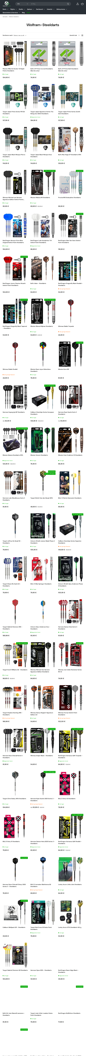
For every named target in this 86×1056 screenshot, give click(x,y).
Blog (23, 12)
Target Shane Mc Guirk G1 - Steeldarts (12, 585)
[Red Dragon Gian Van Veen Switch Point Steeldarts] (70, 225)
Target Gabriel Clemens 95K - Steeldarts (12, 628)
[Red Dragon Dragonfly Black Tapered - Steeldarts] (15, 311)
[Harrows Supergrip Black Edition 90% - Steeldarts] (15, 1041)
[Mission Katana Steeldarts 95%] (15, 440)
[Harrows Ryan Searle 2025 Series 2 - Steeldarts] (43, 783)
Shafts (21, 9)
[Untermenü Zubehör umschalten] (54, 9)
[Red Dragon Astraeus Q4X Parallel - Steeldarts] (70, 826)
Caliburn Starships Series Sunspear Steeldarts (42, 413)
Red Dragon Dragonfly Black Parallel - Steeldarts (70, 284)
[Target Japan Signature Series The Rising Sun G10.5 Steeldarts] (43, 96)
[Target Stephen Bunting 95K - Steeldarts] (15, 697)
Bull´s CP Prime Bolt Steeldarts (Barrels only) (68, 70)
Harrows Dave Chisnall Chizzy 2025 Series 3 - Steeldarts (14, 885)
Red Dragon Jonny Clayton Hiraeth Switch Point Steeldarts (14, 284)
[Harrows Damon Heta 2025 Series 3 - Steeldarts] (43, 826)
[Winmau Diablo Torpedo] (70, 311)
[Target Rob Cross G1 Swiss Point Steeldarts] (43, 912)
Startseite (5, 16)
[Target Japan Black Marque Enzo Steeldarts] (43, 139)
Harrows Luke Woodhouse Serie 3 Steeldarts (14, 499)
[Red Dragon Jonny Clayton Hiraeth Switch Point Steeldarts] (15, 268)
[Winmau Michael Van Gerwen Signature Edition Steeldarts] (43, 654)
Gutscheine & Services (10, 12)
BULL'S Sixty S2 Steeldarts (66, 798)
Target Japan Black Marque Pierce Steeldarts (14, 156)
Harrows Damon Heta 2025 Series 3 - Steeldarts (42, 842)
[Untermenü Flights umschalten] (16, 9)
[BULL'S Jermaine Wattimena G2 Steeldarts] (43, 869)
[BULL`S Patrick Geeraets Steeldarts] (70, 482)
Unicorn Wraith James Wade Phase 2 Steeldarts (42, 542)
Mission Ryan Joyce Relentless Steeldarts (40, 370)
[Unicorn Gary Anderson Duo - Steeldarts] (43, 611)
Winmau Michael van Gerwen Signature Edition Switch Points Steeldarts (13, 199)
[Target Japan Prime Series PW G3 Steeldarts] (15, 96)
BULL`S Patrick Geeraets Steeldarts (69, 498)
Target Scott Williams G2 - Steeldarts (15, 670)
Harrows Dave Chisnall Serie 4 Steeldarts (12, 757)
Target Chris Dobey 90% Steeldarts (14, 798)
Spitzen (29, 9)
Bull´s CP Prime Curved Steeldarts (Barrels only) (41, 70)
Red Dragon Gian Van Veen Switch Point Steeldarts (69, 241)
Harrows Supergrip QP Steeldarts (14, 412)
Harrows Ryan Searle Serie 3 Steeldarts (67, 413)
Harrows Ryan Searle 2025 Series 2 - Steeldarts (42, 799)
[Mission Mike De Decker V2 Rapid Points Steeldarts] (15, 53)
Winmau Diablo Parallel (10, 369)
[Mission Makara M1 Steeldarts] (43, 182)
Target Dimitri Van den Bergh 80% (41, 498)
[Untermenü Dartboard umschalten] (44, 9)
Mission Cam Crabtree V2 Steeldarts (70, 455)
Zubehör (49, 9)
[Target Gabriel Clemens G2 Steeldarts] (15, 955)
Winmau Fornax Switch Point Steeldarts (67, 714)
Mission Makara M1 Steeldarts (40, 197)
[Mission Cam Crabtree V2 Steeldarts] (70, 440)
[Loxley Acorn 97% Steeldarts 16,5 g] (70, 912)
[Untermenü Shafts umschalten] (24, 9)
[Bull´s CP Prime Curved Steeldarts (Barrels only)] (43, 53)
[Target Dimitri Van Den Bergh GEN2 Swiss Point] (70, 1041)
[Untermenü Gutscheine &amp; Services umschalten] (19, 13)
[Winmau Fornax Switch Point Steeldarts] (70, 697)
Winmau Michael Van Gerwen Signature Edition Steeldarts (40, 671)
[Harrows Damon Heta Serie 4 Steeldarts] (70, 611)
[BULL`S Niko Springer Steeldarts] (43, 568)
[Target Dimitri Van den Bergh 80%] (43, 482)
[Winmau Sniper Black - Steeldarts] (43, 740)
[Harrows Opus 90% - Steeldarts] (43, 955)
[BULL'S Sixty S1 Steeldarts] (15, 826)
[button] (82, 4)
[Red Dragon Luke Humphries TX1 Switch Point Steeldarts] (43, 225)
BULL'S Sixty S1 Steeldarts (11, 841)
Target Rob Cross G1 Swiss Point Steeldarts (41, 928)
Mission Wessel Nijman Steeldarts (41, 326)
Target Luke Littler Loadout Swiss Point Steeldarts (41, 1014)
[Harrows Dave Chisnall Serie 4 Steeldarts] (15, 740)
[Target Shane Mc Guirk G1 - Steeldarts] (15, 568)
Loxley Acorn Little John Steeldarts (70, 884)
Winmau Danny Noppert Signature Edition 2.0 (41, 714)
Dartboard (39, 9)
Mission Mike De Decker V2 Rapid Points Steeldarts (13, 70)
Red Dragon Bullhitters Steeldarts (69, 1013)
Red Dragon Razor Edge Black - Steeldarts (68, 971)
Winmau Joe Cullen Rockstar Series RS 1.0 (70, 671)
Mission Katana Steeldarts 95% (13, 455)
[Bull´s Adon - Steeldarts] (43, 268)
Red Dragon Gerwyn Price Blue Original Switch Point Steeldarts (13, 241)
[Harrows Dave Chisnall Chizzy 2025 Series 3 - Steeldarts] (15, 869)
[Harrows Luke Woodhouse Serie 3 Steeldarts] (15, 482)
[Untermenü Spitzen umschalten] (33, 9)
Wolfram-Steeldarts (14, 16)
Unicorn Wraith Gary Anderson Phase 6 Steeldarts (70, 585)
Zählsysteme (60, 9)
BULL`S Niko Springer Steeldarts (40, 584)
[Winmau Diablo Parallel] (15, 354)
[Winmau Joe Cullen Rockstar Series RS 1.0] (70, 654)
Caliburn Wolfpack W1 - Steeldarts (14, 927)
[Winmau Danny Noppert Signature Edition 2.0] (43, 697)
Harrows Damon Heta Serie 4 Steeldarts (67, 628)
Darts (4, 9)
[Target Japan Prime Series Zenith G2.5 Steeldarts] (70, 96)
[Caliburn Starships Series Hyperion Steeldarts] (70, 525)
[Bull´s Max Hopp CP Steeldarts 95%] (70, 139)
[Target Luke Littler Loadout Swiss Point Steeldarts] (43, 998)
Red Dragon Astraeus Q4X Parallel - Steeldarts (70, 842)
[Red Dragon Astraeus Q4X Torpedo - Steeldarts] (70, 740)
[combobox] (43, 4)
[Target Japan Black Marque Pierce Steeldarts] (15, 139)
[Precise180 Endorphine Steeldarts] (70, 182)
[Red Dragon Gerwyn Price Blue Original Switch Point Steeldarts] (15, 225)
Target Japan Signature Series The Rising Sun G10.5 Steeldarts (41, 113)
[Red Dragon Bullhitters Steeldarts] (70, 998)
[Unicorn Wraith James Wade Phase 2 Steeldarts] (43, 525)
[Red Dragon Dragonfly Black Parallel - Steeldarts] (70, 268)
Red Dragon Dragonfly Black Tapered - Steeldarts (15, 327)
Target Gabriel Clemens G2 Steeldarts (15, 970)
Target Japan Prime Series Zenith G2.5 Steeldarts (69, 113)
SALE (28, 12)
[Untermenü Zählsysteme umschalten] (66, 9)
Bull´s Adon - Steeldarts (38, 283)
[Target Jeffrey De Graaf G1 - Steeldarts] (15, 525)
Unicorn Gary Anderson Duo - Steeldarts (40, 628)
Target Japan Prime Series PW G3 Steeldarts (14, 113)
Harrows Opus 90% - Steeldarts (41, 970)
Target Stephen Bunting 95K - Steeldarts (12, 714)
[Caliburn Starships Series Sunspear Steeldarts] (43, 397)
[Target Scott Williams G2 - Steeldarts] (15, 654)
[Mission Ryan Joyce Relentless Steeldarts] (43, 354)
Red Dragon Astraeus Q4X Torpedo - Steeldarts (70, 757)
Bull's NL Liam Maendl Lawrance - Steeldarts (14, 1014)
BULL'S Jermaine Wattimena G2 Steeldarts (40, 885)
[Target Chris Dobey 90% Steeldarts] (15, 783)
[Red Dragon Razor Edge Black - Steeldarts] (70, 955)
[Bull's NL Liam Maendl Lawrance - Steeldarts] (15, 998)
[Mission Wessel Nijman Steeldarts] (43, 311)
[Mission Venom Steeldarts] (43, 440)
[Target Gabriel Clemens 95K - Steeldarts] (15, 611)
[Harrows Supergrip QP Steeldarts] (15, 397)
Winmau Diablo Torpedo (66, 326)
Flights (12, 9)
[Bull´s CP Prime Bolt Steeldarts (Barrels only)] (70, 53)
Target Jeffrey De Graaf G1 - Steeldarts (12, 542)
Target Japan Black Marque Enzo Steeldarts (41, 156)
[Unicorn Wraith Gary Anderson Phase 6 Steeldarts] (70, 568)
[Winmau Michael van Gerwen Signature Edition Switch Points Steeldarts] (15, 182)
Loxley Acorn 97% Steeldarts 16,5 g (69, 927)
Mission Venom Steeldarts (39, 455)
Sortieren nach (8, 35)
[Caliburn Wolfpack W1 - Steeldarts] (15, 912)
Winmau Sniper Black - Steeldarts (41, 756)
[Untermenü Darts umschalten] (8, 9)
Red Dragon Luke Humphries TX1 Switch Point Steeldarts (41, 241)
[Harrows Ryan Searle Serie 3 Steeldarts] (70, 397)
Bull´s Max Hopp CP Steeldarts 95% (69, 155)
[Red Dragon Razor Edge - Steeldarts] (43, 1041)
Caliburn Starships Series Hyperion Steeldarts (69, 542)
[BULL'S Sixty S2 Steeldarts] (70, 783)
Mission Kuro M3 (63, 369)
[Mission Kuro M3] (70, 354)
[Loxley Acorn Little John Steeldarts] (70, 869)
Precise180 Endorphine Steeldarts (69, 197)
